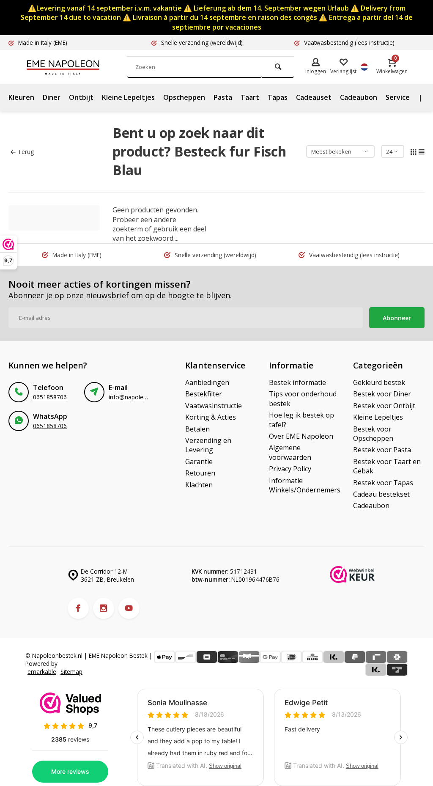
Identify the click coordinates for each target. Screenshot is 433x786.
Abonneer (397, 318)
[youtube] (129, 608)
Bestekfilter (203, 393)
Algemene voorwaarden (290, 452)
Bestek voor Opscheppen (373, 433)
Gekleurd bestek (379, 382)
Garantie (199, 461)
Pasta (223, 97)
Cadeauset (314, 97)
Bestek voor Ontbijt (384, 405)
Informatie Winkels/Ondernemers (304, 485)
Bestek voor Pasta (382, 449)
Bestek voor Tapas (383, 482)
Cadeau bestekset (381, 494)
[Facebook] (78, 608)
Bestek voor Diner (382, 393)
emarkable (41, 672)
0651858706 (50, 397)
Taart (250, 97)
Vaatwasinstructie (213, 405)
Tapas (278, 97)
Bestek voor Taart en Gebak (387, 466)
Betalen (197, 429)
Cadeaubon (358, 97)
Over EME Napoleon (301, 436)
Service (398, 97)
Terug (26, 152)
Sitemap (71, 672)
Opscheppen (184, 97)
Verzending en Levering (208, 445)
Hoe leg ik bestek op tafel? (301, 419)
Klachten (199, 484)
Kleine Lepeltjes (128, 97)
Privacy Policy (290, 468)
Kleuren (21, 97)
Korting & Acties (210, 417)
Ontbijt (81, 97)
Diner (51, 97)
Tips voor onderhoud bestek (303, 398)
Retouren (200, 473)
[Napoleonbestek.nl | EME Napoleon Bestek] (76, 67)
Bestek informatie (297, 382)
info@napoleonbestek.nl (141, 397)
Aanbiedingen (207, 382)
